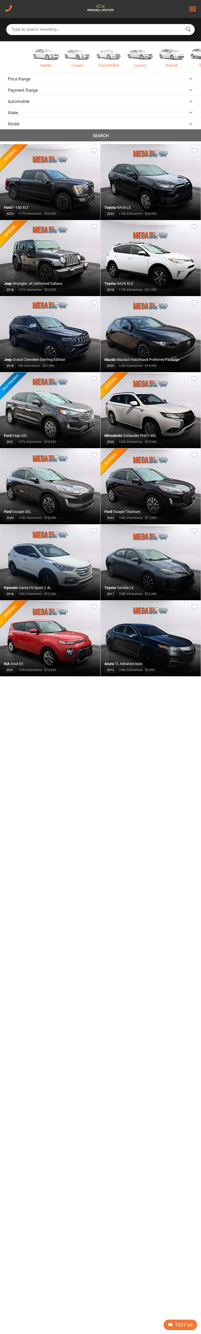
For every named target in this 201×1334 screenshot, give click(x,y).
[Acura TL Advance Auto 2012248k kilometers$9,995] (150, 674)
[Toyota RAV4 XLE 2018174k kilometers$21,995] (150, 294)
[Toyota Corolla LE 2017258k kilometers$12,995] (150, 598)
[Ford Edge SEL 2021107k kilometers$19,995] (50, 446)
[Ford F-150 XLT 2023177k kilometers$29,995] (50, 218)
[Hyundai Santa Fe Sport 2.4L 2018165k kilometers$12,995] (50, 598)
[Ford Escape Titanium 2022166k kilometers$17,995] (150, 522)
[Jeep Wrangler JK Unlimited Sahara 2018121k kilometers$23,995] (50, 294)
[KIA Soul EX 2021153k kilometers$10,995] (50, 674)
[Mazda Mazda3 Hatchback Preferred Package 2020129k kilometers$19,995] (150, 370)
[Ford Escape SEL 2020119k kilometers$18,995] (50, 522)
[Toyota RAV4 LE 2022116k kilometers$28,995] (150, 218)
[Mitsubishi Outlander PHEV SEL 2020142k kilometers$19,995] (150, 446)
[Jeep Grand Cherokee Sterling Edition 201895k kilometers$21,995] (50, 370)
